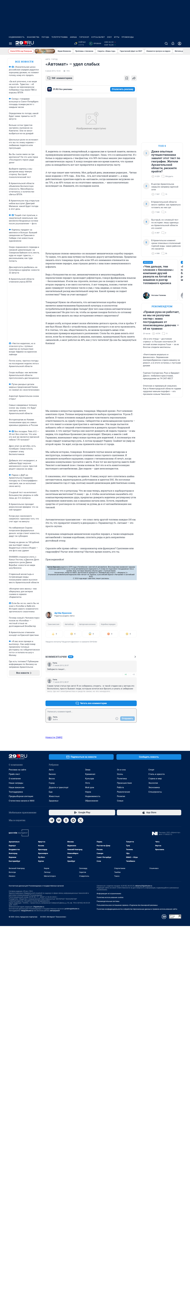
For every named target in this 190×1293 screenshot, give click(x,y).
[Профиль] (179, 43)
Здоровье (53, 800)
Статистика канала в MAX (21, 800)
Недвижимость (17, 37)
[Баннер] (44, 51)
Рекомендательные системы (108, 901)
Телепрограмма (59, 37)
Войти (55, 720)
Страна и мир (155, 778)
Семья (120, 800)
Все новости (24, 61)
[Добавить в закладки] (126, 78)
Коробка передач (108, 624)
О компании (15, 778)
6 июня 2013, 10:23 (53, 71)
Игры (116, 37)
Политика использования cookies (110, 897)
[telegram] (51, 820)
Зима (87, 769)
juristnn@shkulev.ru (72, 909)
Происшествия (124, 783)
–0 (133, 674)
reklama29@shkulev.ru (143, 886)
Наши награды (16, 783)
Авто (51, 769)
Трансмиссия (53, 624)
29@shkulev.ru (38, 907)
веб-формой (55, 911)
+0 (126, 674)
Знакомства (33, 37)
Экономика (154, 787)
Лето (87, 783)
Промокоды (128, 37)
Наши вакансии (16, 787)
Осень (120, 774)
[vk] (59, 820)
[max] (73, 820)
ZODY (109, 37)
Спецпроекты (155, 792)
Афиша (73, 37)
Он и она (121, 769)
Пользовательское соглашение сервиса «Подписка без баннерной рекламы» (127, 905)
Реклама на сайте (17, 769)
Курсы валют (98, 37)
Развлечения (123, 792)
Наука (88, 792)
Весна (52, 778)
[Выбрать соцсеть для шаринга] (134, 78)
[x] (80, 820)
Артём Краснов (63, 613)
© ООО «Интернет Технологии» (53, 917)
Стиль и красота (156, 774)
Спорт (151, 769)
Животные (54, 796)
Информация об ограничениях (109, 894)
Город (52, 783)
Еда (50, 792)
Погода (45, 37)
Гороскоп (84, 37)
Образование (91, 800)
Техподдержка (16, 792)
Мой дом (89, 787)
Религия (121, 796)
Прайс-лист (14, 774)
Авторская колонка (87, 624)
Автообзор (69, 624)
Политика (122, 778)
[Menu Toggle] (10, 43)
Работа (120, 787)
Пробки (95, 43)
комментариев (62, 78)
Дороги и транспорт (58, 787)
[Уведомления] (173, 43)
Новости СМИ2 (53, 737)
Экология (153, 783)
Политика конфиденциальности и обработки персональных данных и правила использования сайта (137, 909)
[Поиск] (166, 43)
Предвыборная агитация (21, 796)
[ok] (66, 820)
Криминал (90, 774)
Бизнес (52, 774)
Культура (89, 778)
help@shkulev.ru (27, 911)
